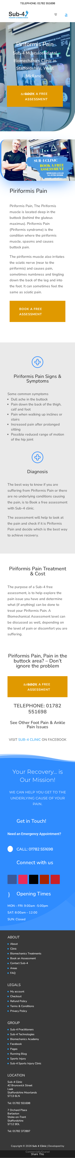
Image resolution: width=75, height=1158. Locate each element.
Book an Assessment (23, 958)
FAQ (13, 973)
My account (17, 991)
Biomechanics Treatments (25, 953)
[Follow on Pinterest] (55, 879)
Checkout (16, 996)
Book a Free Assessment (36, 96)
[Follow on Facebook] (12, 879)
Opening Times (34, 893)
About (14, 944)
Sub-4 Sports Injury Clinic (25, 1063)
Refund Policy (18, 1001)
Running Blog (18, 1054)
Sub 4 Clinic (39, 1146)
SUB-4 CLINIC (29, 739)
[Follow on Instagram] (23, 879)
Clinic (13, 949)
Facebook (16, 1044)
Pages (14, 1049)
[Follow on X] (33, 879)
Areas (13, 968)
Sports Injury (18, 1058)
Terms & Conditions (22, 1006)
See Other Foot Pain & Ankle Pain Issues (37, 725)
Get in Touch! (31, 821)
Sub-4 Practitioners (22, 1029)
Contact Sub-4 (19, 963)
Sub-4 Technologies (22, 1034)
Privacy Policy (18, 1011)
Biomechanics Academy (24, 1039)
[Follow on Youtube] (44, 879)
